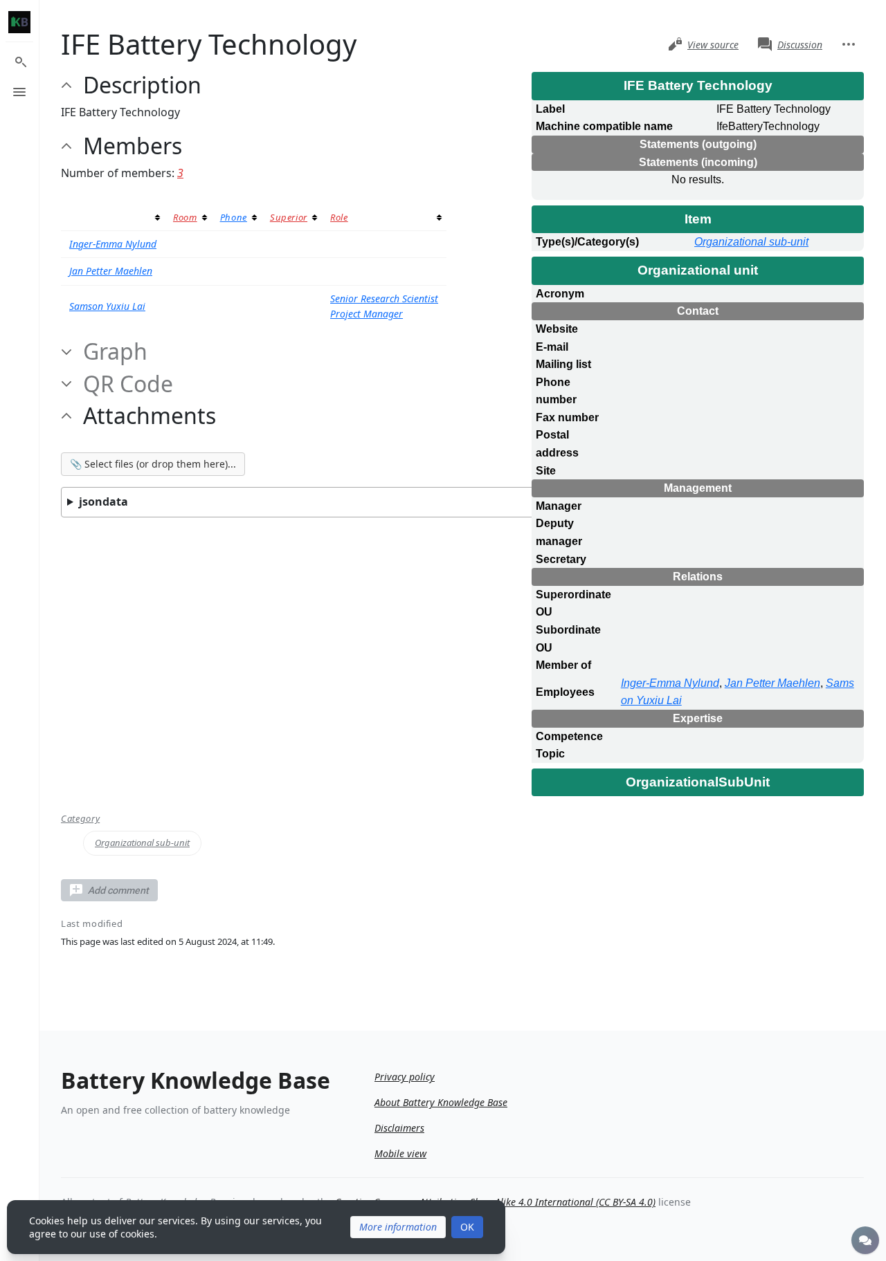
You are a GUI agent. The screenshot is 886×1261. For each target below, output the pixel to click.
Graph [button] (115, 351)
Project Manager (366, 313)
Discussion (799, 44)
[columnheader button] (113, 217)
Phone (233, 217)
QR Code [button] (128, 384)
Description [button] (142, 85)
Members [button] (132, 146)
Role (339, 217)
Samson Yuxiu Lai (107, 306)
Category (80, 819)
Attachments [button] (149, 416)
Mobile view (400, 1153)
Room (185, 217)
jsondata (103, 501)
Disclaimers (399, 1127)
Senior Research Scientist (384, 298)
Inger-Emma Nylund (670, 683)
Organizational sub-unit (751, 242)
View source (713, 44)
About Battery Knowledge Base (440, 1102)
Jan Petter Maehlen (772, 683)
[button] (109, 890)
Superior (288, 217)
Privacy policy (404, 1076)
